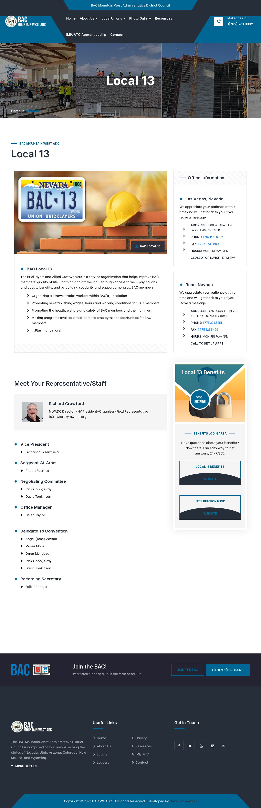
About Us (87, 18)
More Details (26, 766)
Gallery (141, 737)
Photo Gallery (140, 18)
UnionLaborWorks (183, 800)
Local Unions (112, 18)
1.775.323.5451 (212, 322)
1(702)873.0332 (240, 24)
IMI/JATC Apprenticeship (86, 35)
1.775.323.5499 (208, 329)
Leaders (103, 762)
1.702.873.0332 (213, 237)
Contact (116, 35)
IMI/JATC (142, 754)
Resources (163, 18)
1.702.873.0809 (208, 244)
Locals (102, 754)
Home (71, 18)
